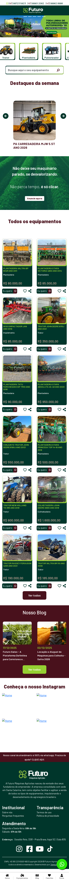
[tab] (25, 16)
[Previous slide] (5, 25)
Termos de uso (44, 812)
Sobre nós (7, 812)
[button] (27, 51)
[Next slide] (63, 25)
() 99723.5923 (17, 3)
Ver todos (34, 595)
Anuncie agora (34, 198)
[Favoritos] (24, 291)
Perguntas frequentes (13, 815)
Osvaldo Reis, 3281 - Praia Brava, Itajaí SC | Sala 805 (34, 839)
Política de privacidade (48, 815)
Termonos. (55, 864)
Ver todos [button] (34, 669)
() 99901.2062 (36, 3)
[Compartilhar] (29, 291)
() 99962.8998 (54, 3)
